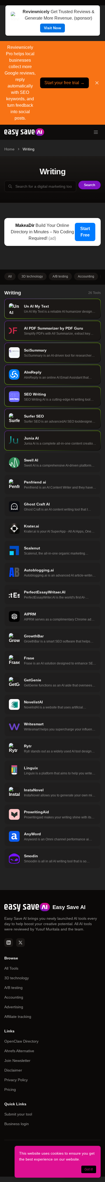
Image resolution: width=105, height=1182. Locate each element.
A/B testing (60, 276)
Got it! (89, 1169)
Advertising (13, 1007)
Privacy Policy (16, 1080)
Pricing (10, 1089)
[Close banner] (97, 83)
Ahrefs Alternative (19, 1051)
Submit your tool (18, 1114)
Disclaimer (13, 1070)
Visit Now (52, 28)
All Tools (11, 968)
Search (89, 185)
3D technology (32, 276)
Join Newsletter (17, 1060)
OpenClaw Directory (21, 1041)
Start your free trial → (64, 82)
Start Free (85, 231)
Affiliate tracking (17, 1016)
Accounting (86, 276)
